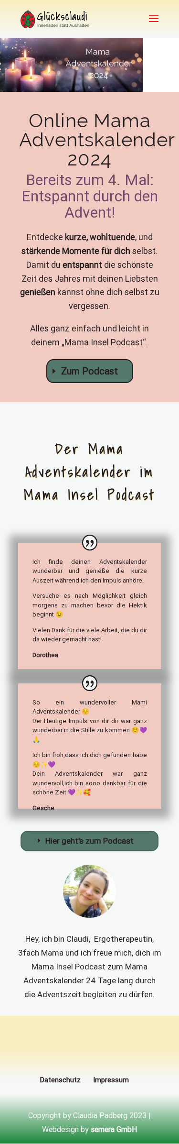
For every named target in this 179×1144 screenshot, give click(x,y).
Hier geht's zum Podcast (89, 841)
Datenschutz (60, 1079)
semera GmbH (114, 1129)
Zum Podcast (89, 371)
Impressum (111, 1079)
